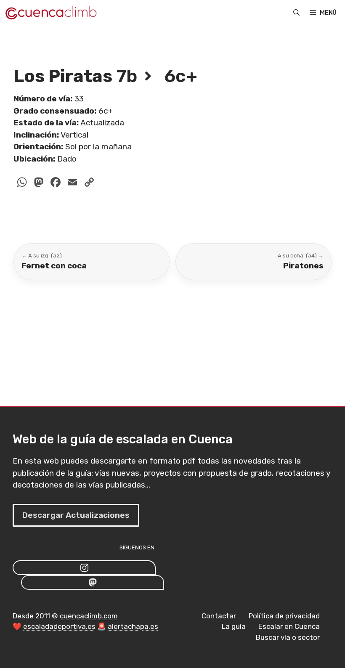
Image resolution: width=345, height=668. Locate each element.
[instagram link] (84, 567)
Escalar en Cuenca (289, 626)
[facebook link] (92, 582)
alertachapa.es (133, 626)
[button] (296, 12)
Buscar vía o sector (288, 637)
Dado (67, 159)
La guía (234, 626)
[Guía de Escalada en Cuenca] (50, 12)
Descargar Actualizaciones (76, 515)
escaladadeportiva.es (59, 626)
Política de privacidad (284, 616)
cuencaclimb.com (89, 616)
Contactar (219, 616)
